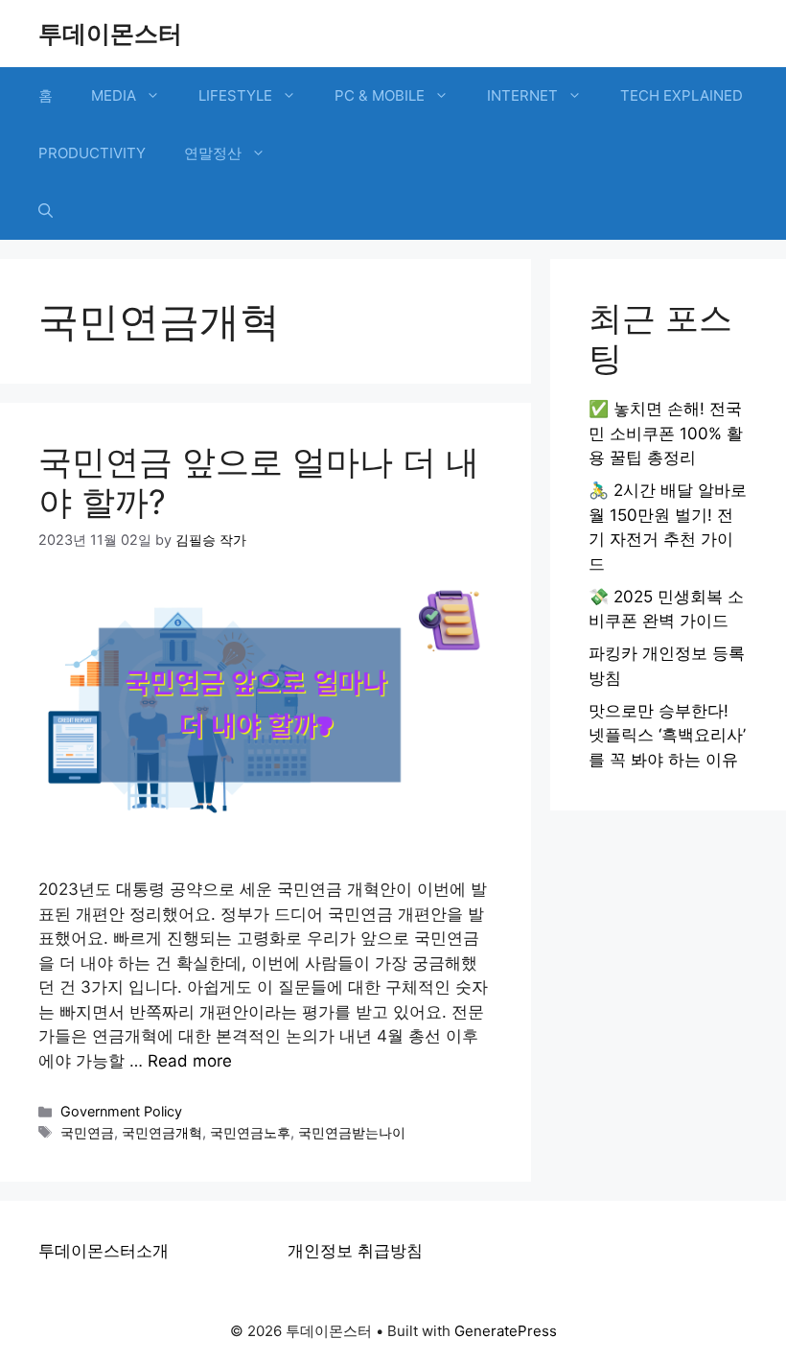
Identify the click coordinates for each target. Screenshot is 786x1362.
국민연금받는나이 (351, 1132)
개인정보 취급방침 (355, 1250)
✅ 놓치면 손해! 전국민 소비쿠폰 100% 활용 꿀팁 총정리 (666, 433)
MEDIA (113, 95)
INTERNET (522, 95)
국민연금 (87, 1132)
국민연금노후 (250, 1132)
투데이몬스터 (110, 33)
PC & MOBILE (380, 95)
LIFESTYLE (235, 95)
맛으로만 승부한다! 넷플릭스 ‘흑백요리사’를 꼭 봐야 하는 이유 (667, 735)
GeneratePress (505, 1331)
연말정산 (213, 153)
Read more (190, 1060)
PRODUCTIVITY (92, 153)
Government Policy (121, 1111)
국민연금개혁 (162, 1132)
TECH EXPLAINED (681, 95)
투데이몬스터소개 (103, 1250)
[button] (45, 211)
